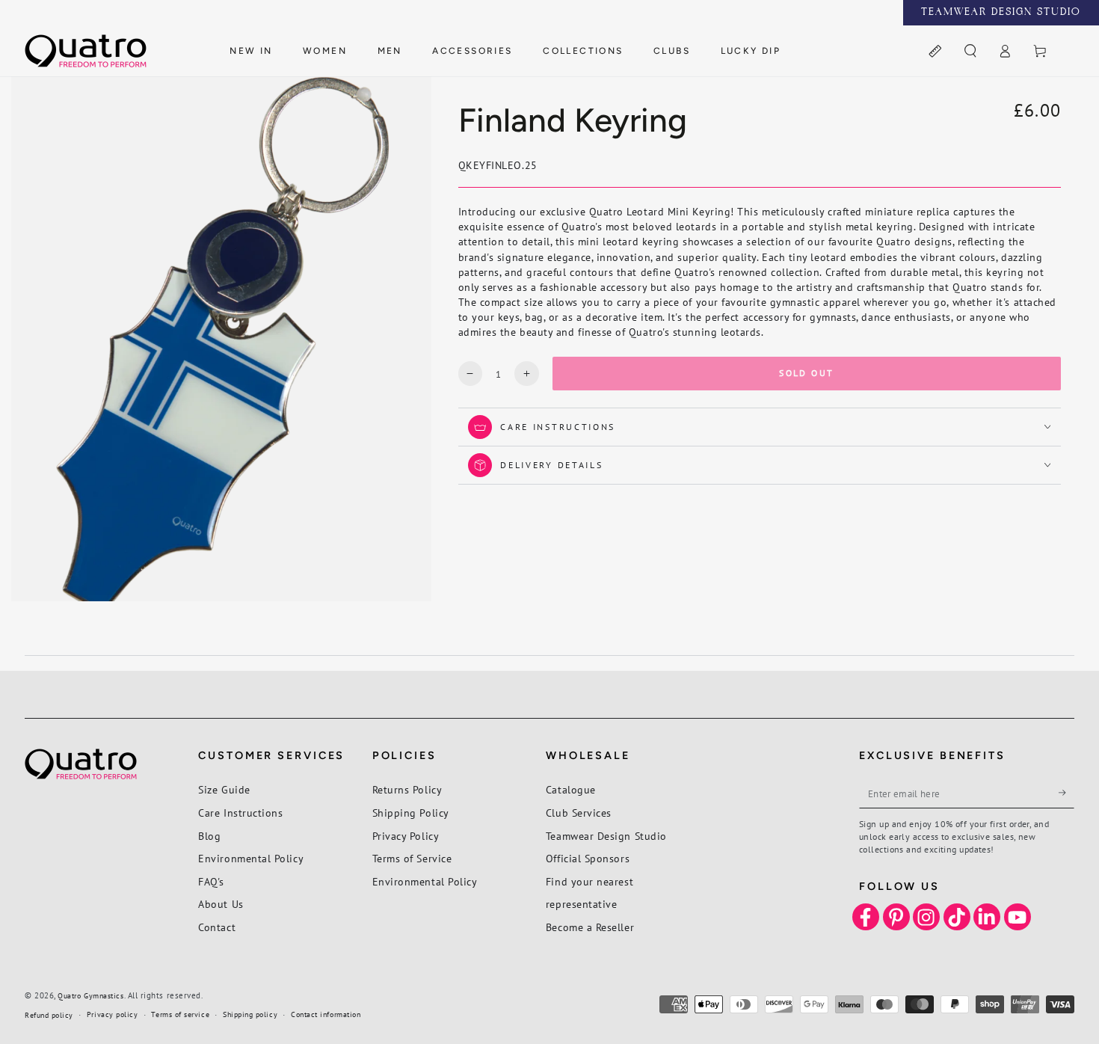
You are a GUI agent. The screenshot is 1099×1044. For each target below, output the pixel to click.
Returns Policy (407, 789)
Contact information (325, 1014)
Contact (217, 927)
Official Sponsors (587, 858)
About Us (220, 904)
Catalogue (571, 789)
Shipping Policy (410, 812)
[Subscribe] (1066, 793)
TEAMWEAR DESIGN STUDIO (1001, 12)
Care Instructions (240, 812)
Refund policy (49, 1015)
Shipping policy (250, 1014)
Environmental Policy (251, 858)
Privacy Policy (406, 836)
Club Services (579, 812)
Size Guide (224, 789)
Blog (209, 836)
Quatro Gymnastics (90, 996)
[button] (970, 52)
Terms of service (180, 1014)
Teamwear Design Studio (606, 836)
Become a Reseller (590, 927)
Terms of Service (412, 858)
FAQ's (211, 881)
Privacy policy (112, 1014)
